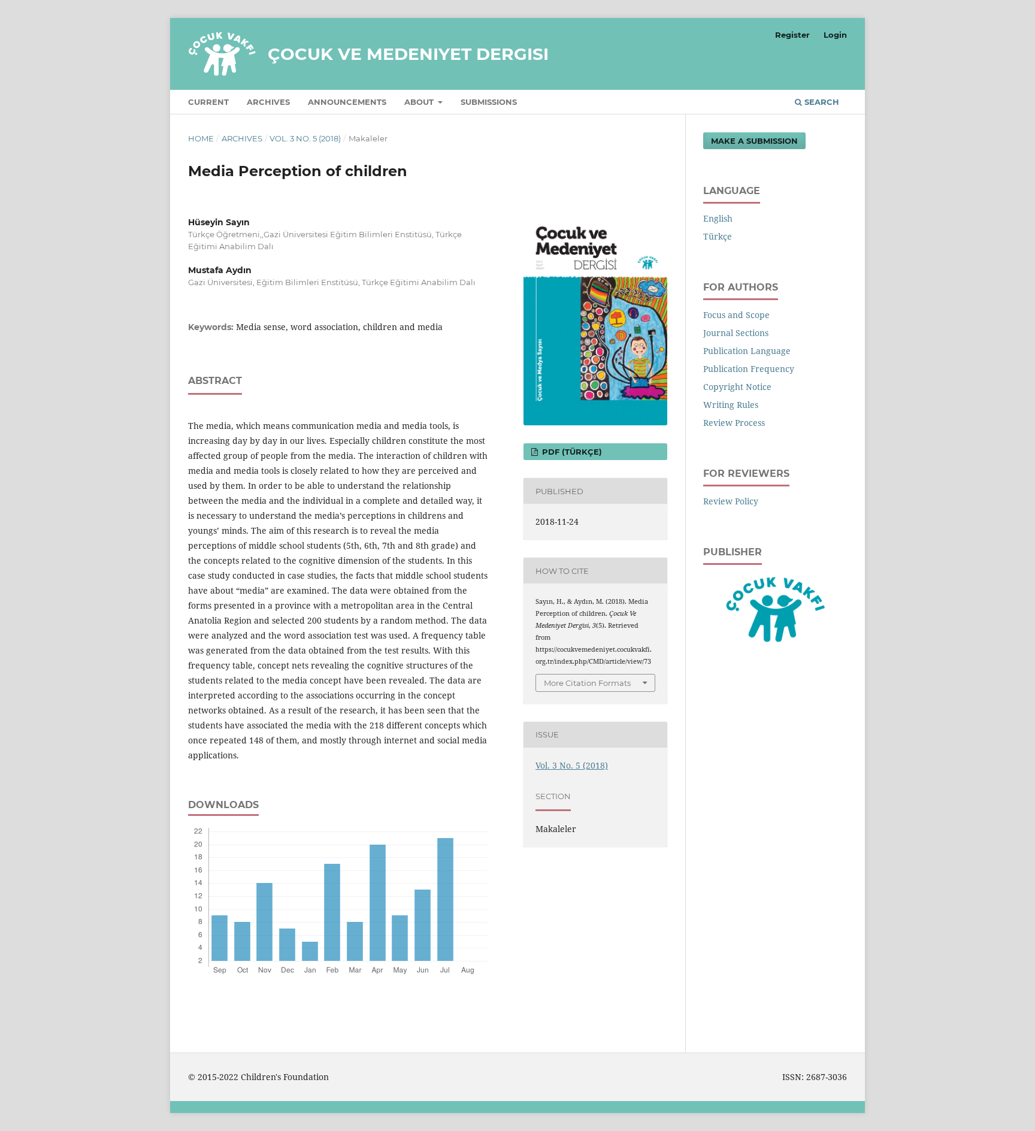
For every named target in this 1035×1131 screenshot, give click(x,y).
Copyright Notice (737, 386)
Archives (268, 102)
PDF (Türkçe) (571, 451)
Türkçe (717, 236)
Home (201, 138)
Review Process (734, 422)
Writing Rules (730, 404)
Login (835, 35)
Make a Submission (754, 141)
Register (792, 35)
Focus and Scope (736, 314)
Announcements (347, 102)
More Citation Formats (587, 683)
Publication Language (747, 350)
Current (208, 102)
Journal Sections (735, 332)
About (420, 102)
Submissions (489, 102)
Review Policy (730, 501)
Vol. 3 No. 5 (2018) (305, 138)
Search (820, 102)
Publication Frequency (748, 368)
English (718, 218)
